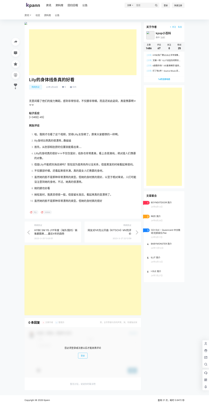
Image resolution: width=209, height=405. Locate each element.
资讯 (48, 5)
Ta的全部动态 (164, 79)
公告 (85, 5)
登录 (166, 5)
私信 (180, 27)
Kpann (46, 400)
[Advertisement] (83, 52)
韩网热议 (36, 87)
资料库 (59, 5)
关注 (174, 27)
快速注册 (178, 5)
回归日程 (73, 5)
